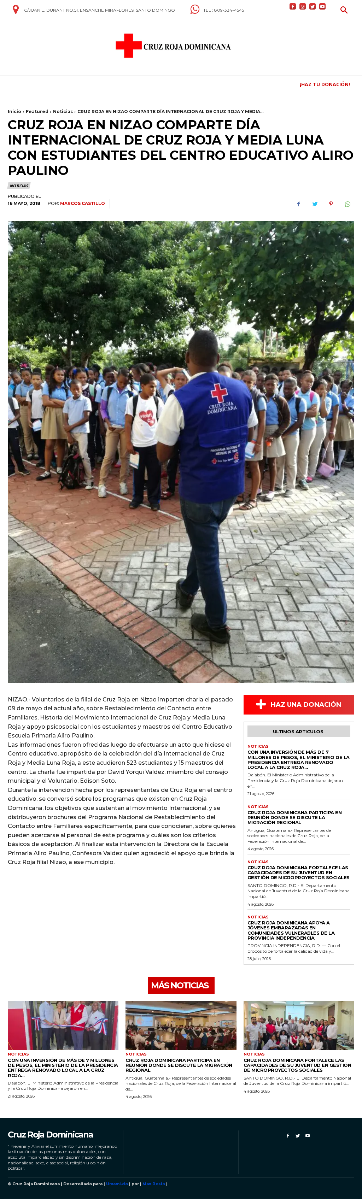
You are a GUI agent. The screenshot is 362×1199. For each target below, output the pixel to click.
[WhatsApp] (347, 204)
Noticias (63, 111)
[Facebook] (293, 6)
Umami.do (117, 1183)
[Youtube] (322, 6)
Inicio (14, 111)
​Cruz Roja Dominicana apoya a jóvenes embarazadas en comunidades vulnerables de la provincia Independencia (291, 930)
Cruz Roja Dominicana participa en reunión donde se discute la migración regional (294, 817)
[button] (344, 11)
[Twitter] (312, 6)
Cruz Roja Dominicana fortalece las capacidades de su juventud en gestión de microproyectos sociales (298, 873)
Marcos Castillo (82, 203)
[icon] (15, 12)
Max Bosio (153, 1183)
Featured (37, 111)
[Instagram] (302, 6)
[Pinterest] (331, 204)
